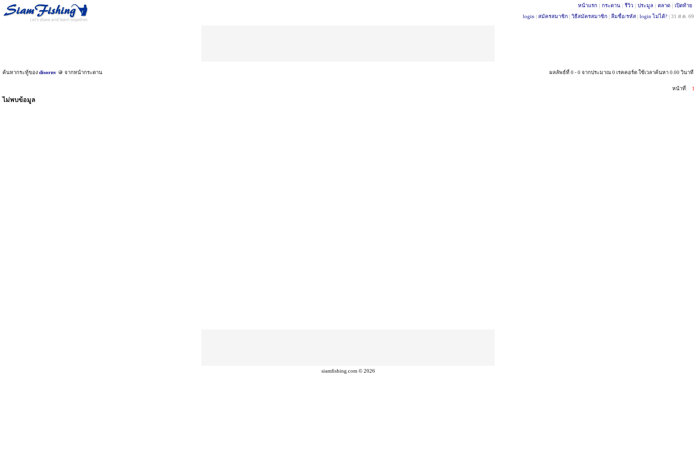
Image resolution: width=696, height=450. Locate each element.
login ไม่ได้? (653, 16)
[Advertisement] (348, 43)
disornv (47, 72)
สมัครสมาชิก (553, 16)
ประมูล (645, 5)
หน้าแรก (587, 5)
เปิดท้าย (683, 5)
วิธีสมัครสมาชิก (589, 16)
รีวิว (629, 5)
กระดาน (611, 5)
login (528, 16)
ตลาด (664, 5)
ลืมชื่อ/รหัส (623, 16)
